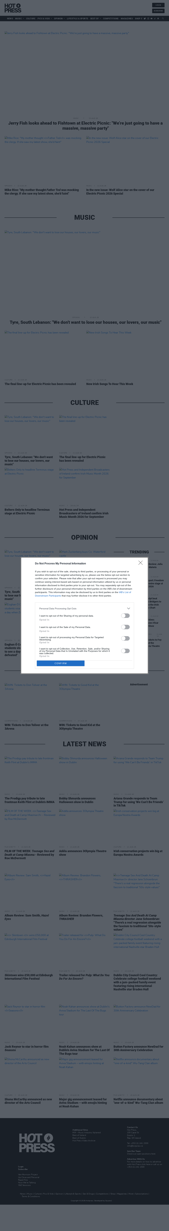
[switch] (125, 615)
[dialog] (84, 615)
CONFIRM (61, 663)
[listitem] (84, 608)
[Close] (141, 564)
